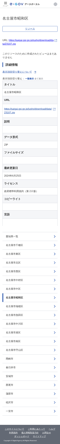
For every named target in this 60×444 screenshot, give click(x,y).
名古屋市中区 (13, 289)
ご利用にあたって (36, 429)
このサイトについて (14, 429)
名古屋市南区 (13, 341)
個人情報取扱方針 (30, 432)
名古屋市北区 (13, 262)
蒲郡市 (9, 393)
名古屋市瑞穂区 (14, 306)
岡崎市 (9, 358)
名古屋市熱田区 (14, 315)
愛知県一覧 (12, 236)
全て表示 (38, 78)
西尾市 (9, 385)
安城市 (9, 376)
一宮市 (9, 411)
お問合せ (46, 432)
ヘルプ (52, 429)
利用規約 (13, 432)
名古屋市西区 (13, 271)
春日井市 (11, 367)
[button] (55, 4)
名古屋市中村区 (14, 280)
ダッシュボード (21, 436)
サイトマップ (39, 436)
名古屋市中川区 (14, 323)
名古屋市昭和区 (14, 297)
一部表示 (29, 78)
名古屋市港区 (13, 332)
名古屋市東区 (13, 254)
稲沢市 (9, 402)
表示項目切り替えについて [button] (17, 72)
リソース (30, 28)
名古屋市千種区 (14, 245)
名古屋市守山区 (14, 350)
